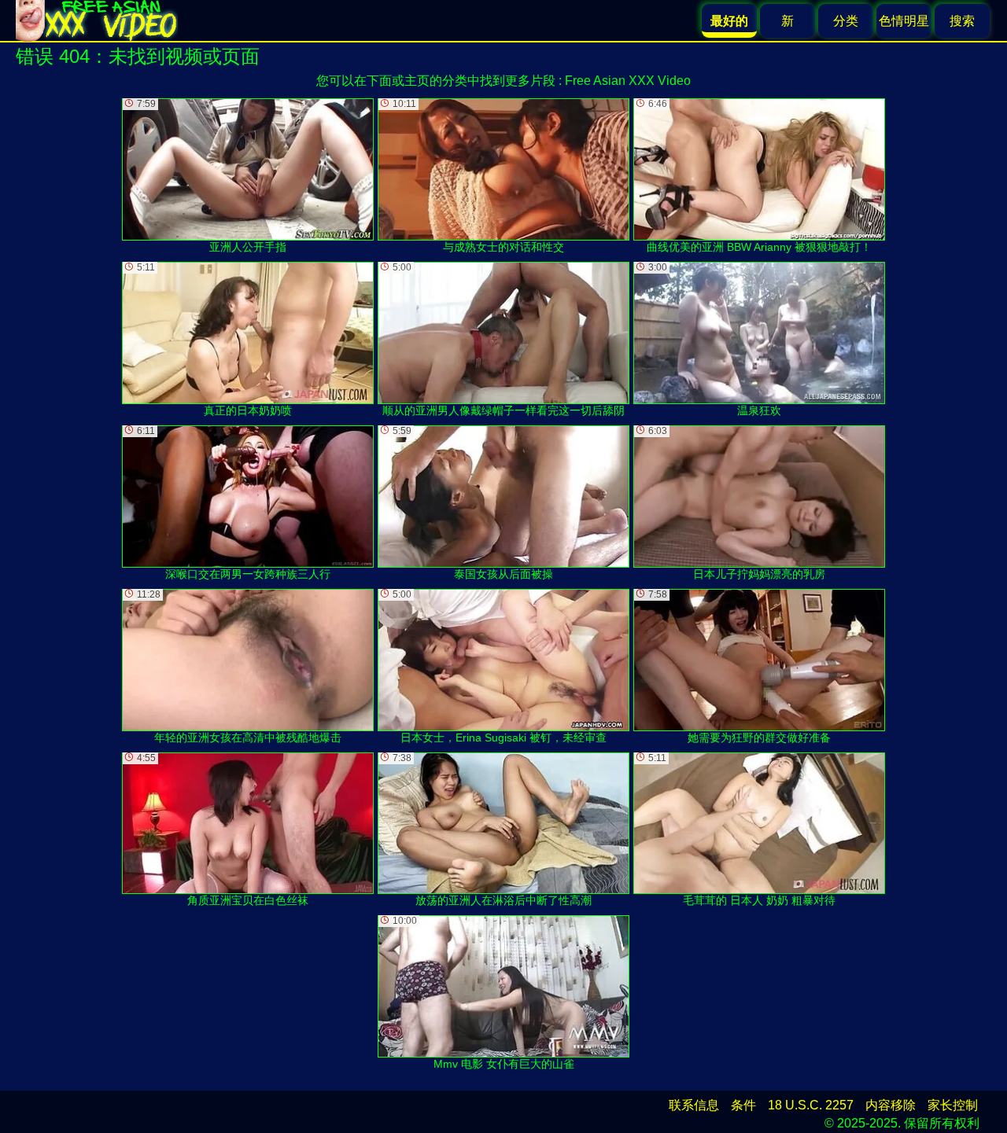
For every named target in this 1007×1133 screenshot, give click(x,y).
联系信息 (694, 1105)
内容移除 (890, 1105)
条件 (743, 1105)
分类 (845, 21)
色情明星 (904, 21)
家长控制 (953, 1105)
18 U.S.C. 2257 (811, 1105)
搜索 (962, 21)
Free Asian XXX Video (628, 80)
